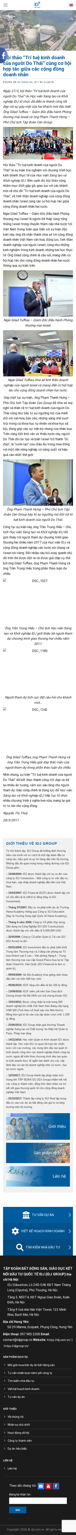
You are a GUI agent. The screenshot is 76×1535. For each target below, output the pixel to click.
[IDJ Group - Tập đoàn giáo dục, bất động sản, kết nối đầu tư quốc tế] (37, 5)
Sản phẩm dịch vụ (49, 1153)
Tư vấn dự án (43, 1215)
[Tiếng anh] (71, 5)
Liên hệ (59, 1176)
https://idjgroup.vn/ (16, 1346)
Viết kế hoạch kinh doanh (42, 1231)
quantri (49, 82)
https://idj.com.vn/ (59, 1340)
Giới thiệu (57, 1126)
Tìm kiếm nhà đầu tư (43, 1247)
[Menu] (5, 5)
